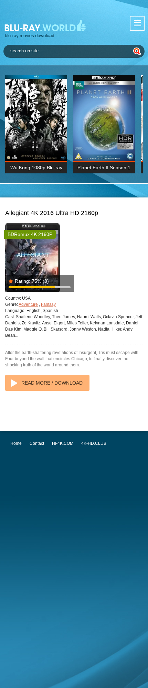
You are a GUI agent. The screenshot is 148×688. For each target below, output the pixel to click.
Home (16, 443)
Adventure (28, 304)
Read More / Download (52, 383)
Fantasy (48, 304)
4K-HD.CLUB (93, 443)
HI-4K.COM (62, 443)
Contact (37, 443)
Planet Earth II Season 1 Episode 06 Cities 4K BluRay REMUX (104, 169)
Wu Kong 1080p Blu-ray (36, 167)
